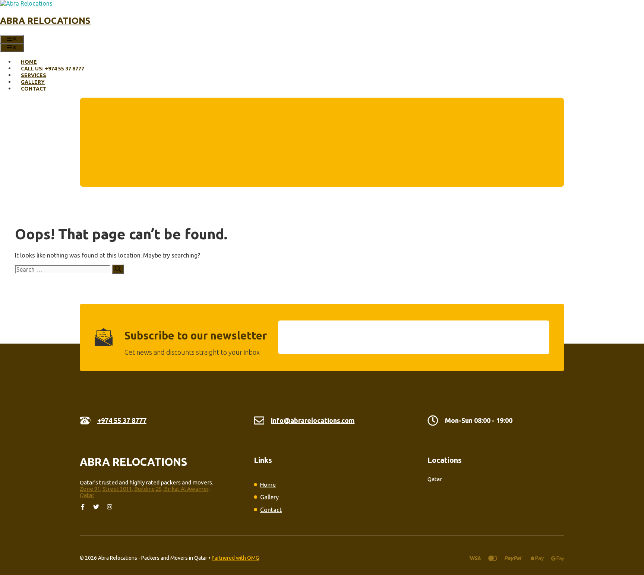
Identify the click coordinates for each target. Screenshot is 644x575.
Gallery (33, 82)
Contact (34, 89)
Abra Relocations (45, 21)
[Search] (118, 269)
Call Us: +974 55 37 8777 (52, 69)
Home (29, 62)
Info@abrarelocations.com (312, 420)
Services (33, 75)
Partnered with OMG (235, 558)
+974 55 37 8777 (121, 420)
